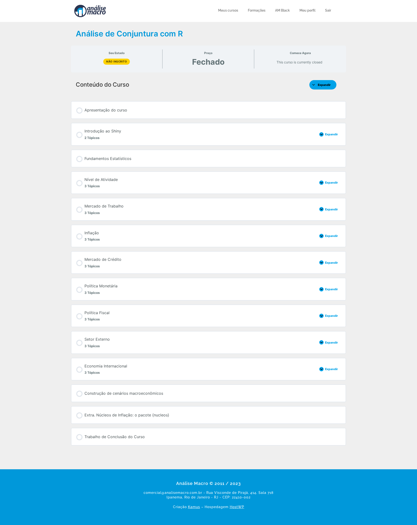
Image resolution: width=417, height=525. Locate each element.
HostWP (237, 507)
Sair (328, 10)
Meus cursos (228, 10)
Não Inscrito (116, 61)
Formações (256, 10)
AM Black (282, 10)
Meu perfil (307, 10)
